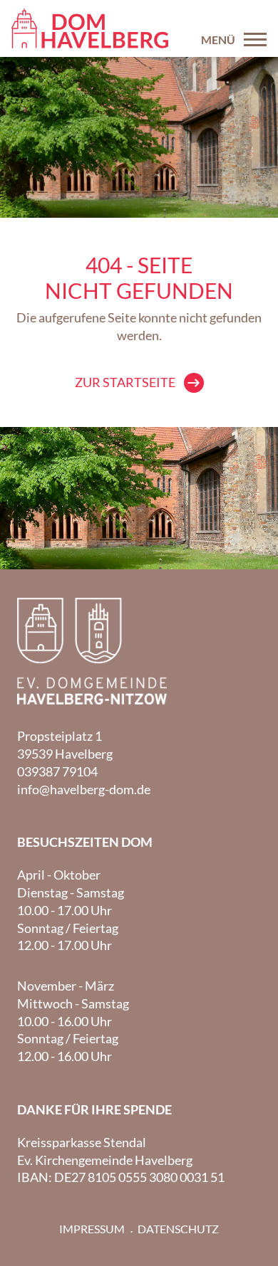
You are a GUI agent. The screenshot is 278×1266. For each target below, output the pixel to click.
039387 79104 (57, 771)
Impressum (92, 1228)
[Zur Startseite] (89, 28)
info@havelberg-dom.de (83, 789)
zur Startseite (125, 382)
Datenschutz (178, 1228)
